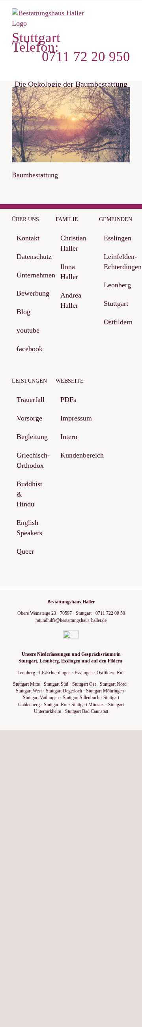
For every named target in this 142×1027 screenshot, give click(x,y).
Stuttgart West (29, 691)
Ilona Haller (69, 272)
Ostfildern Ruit (111, 672)
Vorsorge (28, 418)
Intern (68, 437)
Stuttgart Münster (87, 704)
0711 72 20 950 (86, 56)
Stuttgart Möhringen (105, 691)
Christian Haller (71, 243)
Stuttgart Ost (84, 684)
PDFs (68, 400)
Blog (23, 312)
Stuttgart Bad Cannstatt (86, 711)
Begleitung (28, 437)
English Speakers (28, 528)
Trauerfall (28, 400)
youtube (28, 330)
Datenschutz (28, 256)
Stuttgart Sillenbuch (81, 697)
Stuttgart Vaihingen (41, 697)
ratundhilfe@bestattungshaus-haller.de (71, 620)
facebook (28, 349)
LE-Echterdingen (55, 672)
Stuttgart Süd (56, 684)
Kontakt (28, 238)
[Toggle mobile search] (113, 16)
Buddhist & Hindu (28, 494)
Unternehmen (28, 275)
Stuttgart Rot (55, 704)
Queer (25, 551)
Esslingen (115, 238)
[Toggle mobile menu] (127, 16)
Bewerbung (28, 293)
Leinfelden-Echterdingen (115, 262)
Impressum (71, 418)
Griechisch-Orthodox (28, 460)
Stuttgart (115, 303)
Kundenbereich (71, 455)
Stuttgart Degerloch (64, 691)
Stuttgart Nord (113, 684)
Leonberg (115, 285)
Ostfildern (115, 322)
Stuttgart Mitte (26, 684)
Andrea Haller (70, 300)
